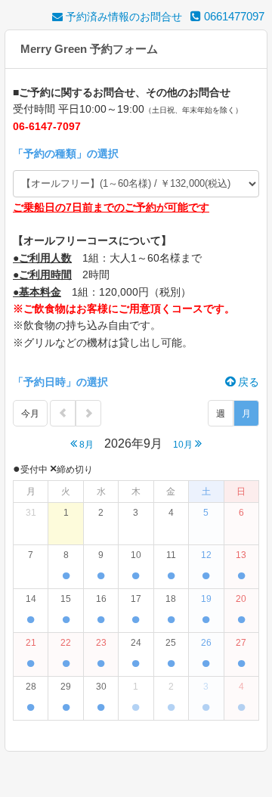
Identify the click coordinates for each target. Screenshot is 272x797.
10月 (184, 444)
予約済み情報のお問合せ (122, 17)
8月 (85, 444)
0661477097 (232, 16)
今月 (30, 413)
